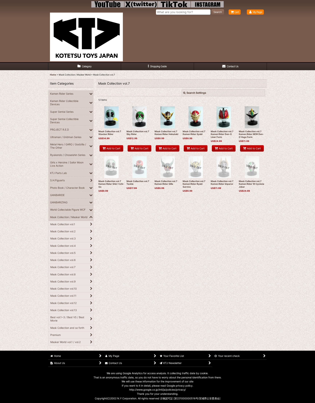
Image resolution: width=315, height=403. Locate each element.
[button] (157, 66)
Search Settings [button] (196, 92)
